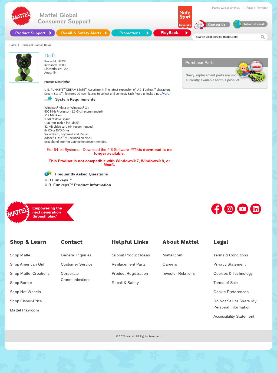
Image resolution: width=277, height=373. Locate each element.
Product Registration (130, 273)
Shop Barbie (21, 282)
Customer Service (77, 264)
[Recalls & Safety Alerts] (83, 32)
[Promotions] (131, 32)
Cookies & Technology (233, 273)
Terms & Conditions (230, 255)
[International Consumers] (250, 28)
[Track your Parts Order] (226, 8)
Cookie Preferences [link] (231, 292)
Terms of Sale (225, 282)
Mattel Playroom (24, 310)
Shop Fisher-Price (26, 301)
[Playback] (173, 32)
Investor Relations (179, 273)
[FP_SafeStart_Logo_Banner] (185, 28)
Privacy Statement (229, 264)
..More (164, 94)
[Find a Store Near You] (257, 8)
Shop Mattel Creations (30, 273)
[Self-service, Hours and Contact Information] (212, 28)
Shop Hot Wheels (25, 292)
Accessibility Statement (233, 316)
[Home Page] (21, 24)
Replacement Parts (129, 264)
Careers (170, 264)
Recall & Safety (125, 282)
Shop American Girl (27, 264)
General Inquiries (76, 255)
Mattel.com (172, 255)
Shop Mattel (20, 255)
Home (13, 44)
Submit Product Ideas (131, 255)
